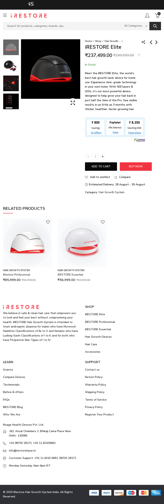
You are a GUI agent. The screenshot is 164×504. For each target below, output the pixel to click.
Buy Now (136, 166)
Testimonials (11, 385)
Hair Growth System (113, 41)
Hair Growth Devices (98, 337)
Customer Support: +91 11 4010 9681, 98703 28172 (42, 458)
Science (8, 370)
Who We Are (11, 414)
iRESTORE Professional (100, 322)
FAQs (6, 400)
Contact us (92, 370)
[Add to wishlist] (48, 222)
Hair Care (91, 344)
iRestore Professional (16, 275)
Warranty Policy (95, 385)
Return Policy (93, 377)
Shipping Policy (94, 392)
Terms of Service (96, 400)
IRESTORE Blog (13, 407)
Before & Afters (13, 392)
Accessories (92, 352)
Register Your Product (99, 414)
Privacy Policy (94, 407)
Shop (98, 41)
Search (155, 26)
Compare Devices (14, 377)
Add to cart (101, 166)
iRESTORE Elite (95, 314)
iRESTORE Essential (70, 275)
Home (88, 41)
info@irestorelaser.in (22, 450)
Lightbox (72, 102)
